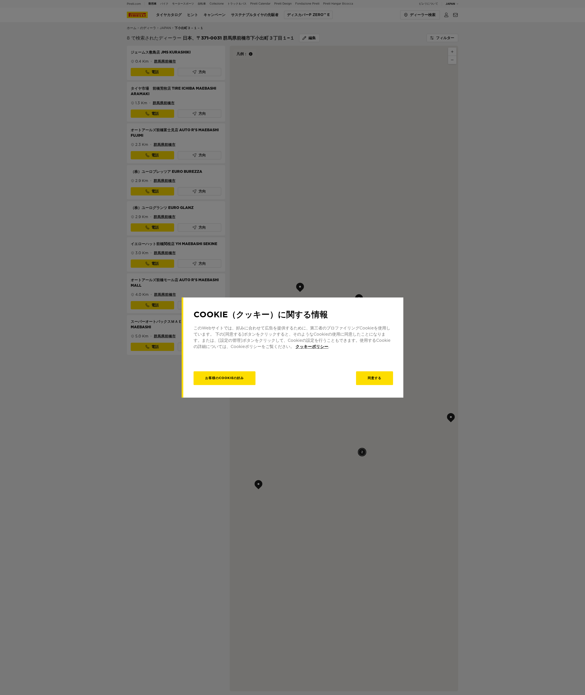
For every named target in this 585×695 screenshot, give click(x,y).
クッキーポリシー (311, 346)
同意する (374, 378)
